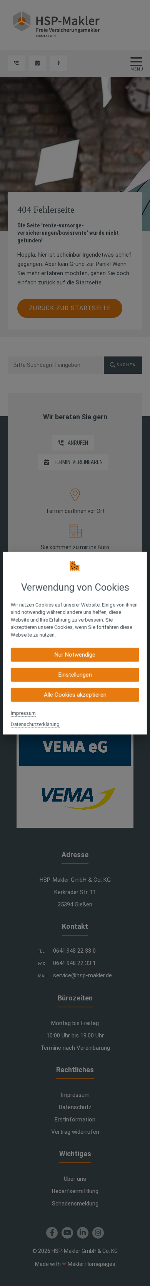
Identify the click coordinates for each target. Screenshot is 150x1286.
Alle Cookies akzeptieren (74, 694)
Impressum (23, 713)
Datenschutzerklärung (35, 724)
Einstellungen (75, 674)
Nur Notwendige (75, 654)
